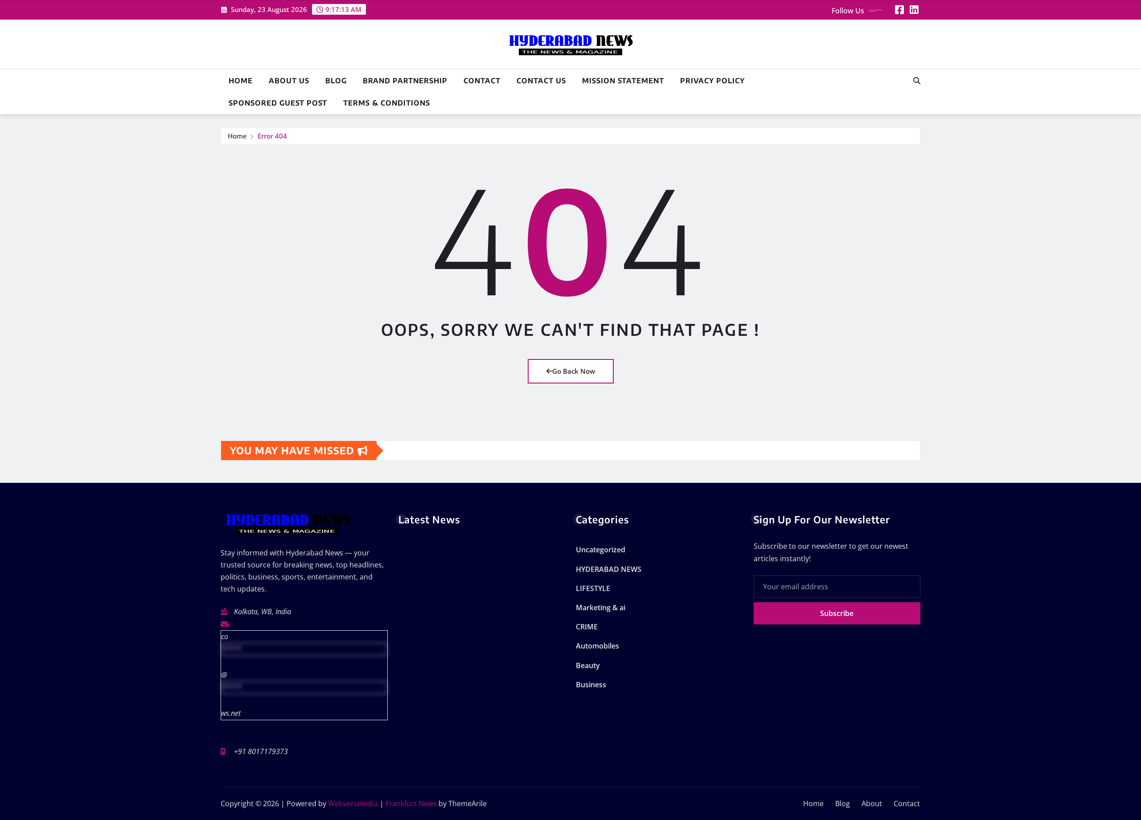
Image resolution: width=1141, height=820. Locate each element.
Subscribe (837, 613)
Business (591, 684)
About (872, 803)
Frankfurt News (411, 803)
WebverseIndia (353, 803)
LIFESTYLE (593, 588)
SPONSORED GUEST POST (278, 102)
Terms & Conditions (386, 102)
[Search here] (916, 81)
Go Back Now (573, 371)
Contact (482, 80)
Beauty (588, 665)
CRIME (587, 627)
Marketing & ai (600, 607)
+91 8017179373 (261, 751)
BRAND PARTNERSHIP (405, 80)
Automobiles (597, 646)
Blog (336, 80)
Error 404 (272, 135)
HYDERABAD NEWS (608, 569)
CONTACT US (541, 80)
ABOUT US (289, 80)
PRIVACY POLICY (712, 80)
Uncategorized (600, 550)
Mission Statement (623, 80)
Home (241, 80)
